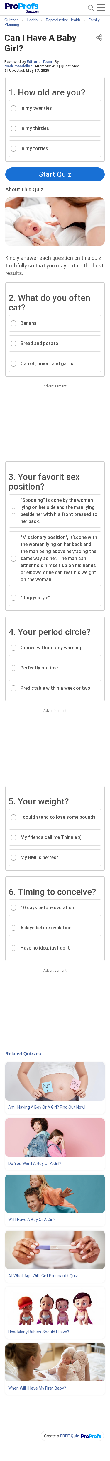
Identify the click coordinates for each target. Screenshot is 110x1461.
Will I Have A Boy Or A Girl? (31, 1219)
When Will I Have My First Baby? (37, 1388)
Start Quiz (55, 174)
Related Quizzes (23, 1053)
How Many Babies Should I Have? (38, 1332)
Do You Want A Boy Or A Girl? (34, 1163)
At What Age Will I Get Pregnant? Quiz (43, 1275)
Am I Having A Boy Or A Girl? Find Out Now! (46, 1107)
